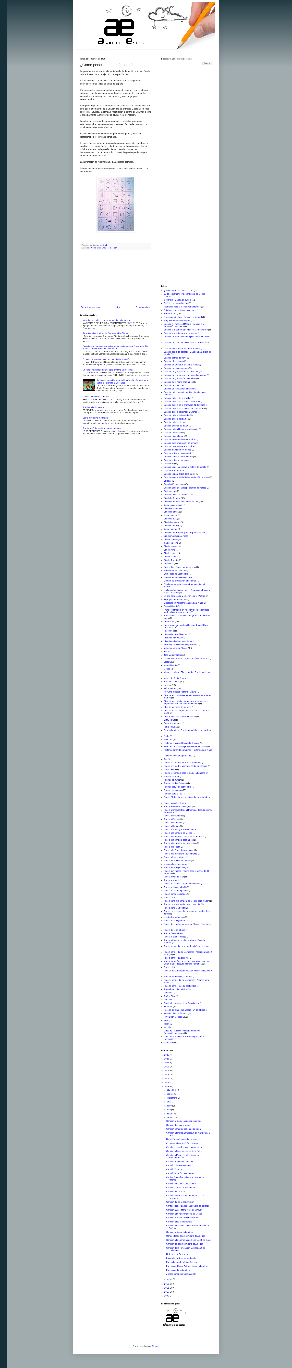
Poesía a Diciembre (173, 816)
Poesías (167, 967)
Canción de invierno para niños (178, 382)
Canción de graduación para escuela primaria (185, 375)
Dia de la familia (171, 512)
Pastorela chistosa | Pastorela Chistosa (182, 743)
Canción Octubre (174, 1169)
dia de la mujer (170, 515)
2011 (166, 1288)
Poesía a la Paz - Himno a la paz (179, 850)
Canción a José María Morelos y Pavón (184, 1210)
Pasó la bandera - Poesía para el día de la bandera (187, 730)
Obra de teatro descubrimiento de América (185, 1236)
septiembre (172, 1098)
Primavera (168, 999)
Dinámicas (169, 563)
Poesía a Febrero (172, 819)
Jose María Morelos (173, 655)
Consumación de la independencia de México (185, 488)
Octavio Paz (169, 720)
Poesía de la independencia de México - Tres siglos (187, 924)
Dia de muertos (171, 526)
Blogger (155, 1346)
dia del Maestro (171, 543)
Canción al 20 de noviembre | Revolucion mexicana (187, 337)
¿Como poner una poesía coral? (103, 248)
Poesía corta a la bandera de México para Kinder (186, 901)
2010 (166, 1292)
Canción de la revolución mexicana (180, 389)
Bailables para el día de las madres (180, 310)
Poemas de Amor (171, 776)
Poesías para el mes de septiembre (180, 986)
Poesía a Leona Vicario (174, 857)
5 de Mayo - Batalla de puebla (177, 300)
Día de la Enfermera (173, 508)
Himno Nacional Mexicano (176, 634)
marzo (170, 1114)
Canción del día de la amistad (177, 398)
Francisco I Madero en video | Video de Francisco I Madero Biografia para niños (187, 611)
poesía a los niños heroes (175, 864)
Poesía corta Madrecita (174, 908)
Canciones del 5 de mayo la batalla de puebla (185, 467)
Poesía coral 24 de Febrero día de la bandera (187, 1266)
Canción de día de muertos (176, 368)
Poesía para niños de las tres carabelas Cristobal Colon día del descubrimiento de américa (186, 962)
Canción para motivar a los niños (179, 446)
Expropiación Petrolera (174, 599)
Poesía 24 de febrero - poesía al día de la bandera (187, 797)
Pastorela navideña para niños (178, 756)
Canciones (169, 463)
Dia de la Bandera (172, 498)
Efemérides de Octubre (174, 570)
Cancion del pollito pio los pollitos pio (181, 429)
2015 (166, 1078)
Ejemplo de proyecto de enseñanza (180, 581)
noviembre (172, 1090)
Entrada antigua (143, 307)
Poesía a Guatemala (173, 823)
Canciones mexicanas (174, 470)
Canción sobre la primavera (176, 460)
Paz (165, 759)
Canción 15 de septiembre (178, 1165)
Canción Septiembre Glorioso (177, 450)
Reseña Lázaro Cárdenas (176, 1013)
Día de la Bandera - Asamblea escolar (181, 501)
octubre (170, 1094)
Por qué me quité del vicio (176, 989)
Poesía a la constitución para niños (180, 843)
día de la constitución (173, 505)
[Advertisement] (115, 278)
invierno (167, 651)
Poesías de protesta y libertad (177, 976)
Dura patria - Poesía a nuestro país (180, 567)
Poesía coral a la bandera (178, 1270)
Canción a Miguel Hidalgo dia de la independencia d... (182, 1156)
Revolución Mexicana (174, 1017)
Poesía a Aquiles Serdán (175, 803)
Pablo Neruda (170, 727)
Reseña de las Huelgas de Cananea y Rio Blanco (105, 333)
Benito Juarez (170, 313)
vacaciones (169, 1027)
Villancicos (169, 1042)
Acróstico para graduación (176, 303)
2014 (166, 1082)
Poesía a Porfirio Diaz (174, 877)
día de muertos (170, 529)
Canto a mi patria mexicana (95, 418)
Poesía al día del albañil (175, 887)
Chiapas (168, 481)
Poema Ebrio (170, 769)
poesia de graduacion (174, 917)
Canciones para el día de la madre (180, 474)
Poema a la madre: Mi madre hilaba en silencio (185, 766)
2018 (166, 1067)
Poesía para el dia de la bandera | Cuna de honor (186, 946)
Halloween (169, 631)
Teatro (166, 1024)
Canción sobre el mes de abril (177, 453)
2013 (166, 1086)
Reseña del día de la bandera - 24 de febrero (184, 1010)
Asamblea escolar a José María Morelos (182, 307)
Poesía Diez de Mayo (173, 933)
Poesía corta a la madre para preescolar (182, 904)
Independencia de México (176, 648)
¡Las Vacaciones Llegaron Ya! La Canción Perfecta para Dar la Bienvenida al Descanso (122, 381)
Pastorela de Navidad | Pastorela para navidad (185, 746)
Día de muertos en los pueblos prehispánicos (184, 532)
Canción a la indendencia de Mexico (180, 333)
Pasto (166, 736)
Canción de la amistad (174, 385)
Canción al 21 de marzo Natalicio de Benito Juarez (187, 342)
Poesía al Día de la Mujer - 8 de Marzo (181, 884)
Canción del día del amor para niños (180, 412)
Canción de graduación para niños (180, 378)
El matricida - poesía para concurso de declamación (106, 359)
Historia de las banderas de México (180, 641)
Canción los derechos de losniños (179, 439)
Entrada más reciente (91, 307)
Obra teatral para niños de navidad (180, 716)
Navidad (168, 685)
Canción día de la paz (174, 436)
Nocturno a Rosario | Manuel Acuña (180, 692)
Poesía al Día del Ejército (175, 890)
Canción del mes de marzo (176, 426)
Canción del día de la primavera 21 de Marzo (184, 405)
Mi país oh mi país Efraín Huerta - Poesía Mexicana (187, 672)
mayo (169, 1106)
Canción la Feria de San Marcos (181, 1187)
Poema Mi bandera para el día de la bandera (184, 773)
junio (169, 1102)
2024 (166, 1063)
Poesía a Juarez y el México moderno (181, 829)
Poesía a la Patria (172, 847)
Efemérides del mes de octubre (178, 577)
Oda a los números (172, 723)
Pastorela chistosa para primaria (181, 1258)
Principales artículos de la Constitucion (181, 1003)
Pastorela (168, 739)
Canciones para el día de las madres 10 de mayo (186, 477)
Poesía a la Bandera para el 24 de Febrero (183, 836)
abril (169, 1110)
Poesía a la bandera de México (178, 833)
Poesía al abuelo (171, 880)
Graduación (169, 621)
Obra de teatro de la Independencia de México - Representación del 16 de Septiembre (186, 702)
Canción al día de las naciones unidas (181, 348)
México (167, 669)
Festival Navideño (172, 606)
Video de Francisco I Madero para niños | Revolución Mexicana (182, 1032)
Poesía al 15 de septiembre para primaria (102, 428)
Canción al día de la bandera (179, 1232)
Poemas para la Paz (173, 794)
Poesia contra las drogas (175, 894)
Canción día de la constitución (180, 1202)
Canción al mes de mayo (175, 358)
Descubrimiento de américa (176, 494)
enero (170, 1279)
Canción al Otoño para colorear (180, 1173)
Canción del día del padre (176, 419)
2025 (166, 1059)
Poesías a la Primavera (93, 407)
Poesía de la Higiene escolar (177, 920)
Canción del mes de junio (175, 422)
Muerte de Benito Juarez (175, 678)
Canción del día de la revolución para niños (184, 408)
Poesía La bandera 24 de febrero (181, 1262)
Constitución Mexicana (174, 484)
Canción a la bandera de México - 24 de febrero (186, 330)
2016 (166, 1075)
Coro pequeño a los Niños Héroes (182, 1143)
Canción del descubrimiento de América (184, 1244)
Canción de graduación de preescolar (181, 371)
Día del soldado (171, 556)
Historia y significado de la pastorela (180, 645)
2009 (166, 1296)
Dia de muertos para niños (176, 536)
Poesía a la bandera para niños (178, 840)
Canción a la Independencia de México (184, 1214)
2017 (166, 1070)
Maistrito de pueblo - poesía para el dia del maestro (106, 320)
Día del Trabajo (171, 560)
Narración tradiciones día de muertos (183, 1139)
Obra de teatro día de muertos (177, 707)
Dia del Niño (169, 550)
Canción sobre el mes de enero (178, 457)
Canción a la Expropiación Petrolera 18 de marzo (189, 1240)
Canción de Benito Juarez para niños (181, 365)
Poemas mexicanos (173, 790)
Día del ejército (171, 539)
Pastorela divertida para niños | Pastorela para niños (188, 750)
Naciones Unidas (172, 681)
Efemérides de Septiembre (176, 574)
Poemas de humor (172, 780)
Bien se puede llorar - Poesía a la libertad (183, 317)
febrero (170, 1117)
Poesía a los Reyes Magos (176, 867)
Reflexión (168, 1006)
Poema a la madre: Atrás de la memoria (182, 763)
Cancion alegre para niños (176, 361)
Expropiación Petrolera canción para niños (183, 603)
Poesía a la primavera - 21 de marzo (180, 854)
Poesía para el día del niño (176, 958)
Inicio (118, 307)
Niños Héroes (170, 688)
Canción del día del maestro (177, 415)
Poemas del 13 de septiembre (177, 787)
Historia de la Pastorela (174, 638)
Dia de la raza (170, 519)
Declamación (170, 491)
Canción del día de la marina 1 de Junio (182, 401)
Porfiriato (168, 993)
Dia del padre (170, 553)
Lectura (167, 662)
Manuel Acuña (170, 665)
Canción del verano (173, 432)
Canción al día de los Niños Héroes (182, 1218)
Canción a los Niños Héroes (179, 1222)
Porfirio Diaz (169, 996)
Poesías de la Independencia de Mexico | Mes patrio (188, 971)
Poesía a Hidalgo (172, 826)
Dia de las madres (172, 522)
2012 (166, 1284)
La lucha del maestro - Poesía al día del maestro (186, 658)
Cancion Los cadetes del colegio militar (184, 1147)
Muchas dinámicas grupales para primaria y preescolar (108, 370)
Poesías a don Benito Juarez (96, 397)
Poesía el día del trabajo (175, 937)
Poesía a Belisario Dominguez (178, 806)
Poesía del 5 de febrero (174, 930)
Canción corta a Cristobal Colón (181, 1184)
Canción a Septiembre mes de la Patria (184, 1151)
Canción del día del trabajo (178, 1125)
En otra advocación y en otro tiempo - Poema (184, 596)
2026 (166, 1055)
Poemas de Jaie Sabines (175, 783)
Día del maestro (171, 546)
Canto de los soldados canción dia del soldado (187, 1206)
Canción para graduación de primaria (181, 443)
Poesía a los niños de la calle (177, 860)
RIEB (166, 1020)
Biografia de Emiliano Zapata (177, 320)
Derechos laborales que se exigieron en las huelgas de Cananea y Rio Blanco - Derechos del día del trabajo (115, 347)
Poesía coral (169, 897)
